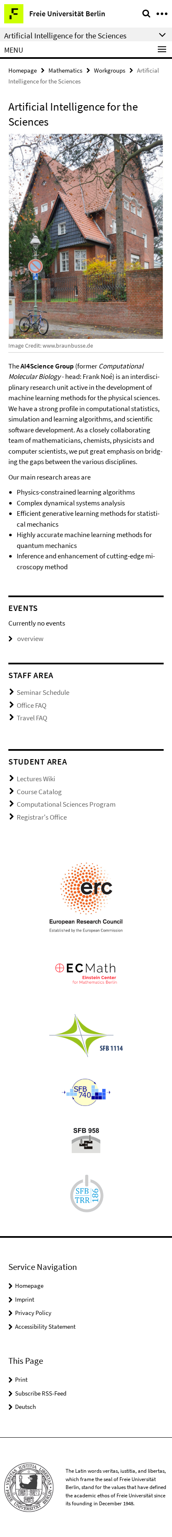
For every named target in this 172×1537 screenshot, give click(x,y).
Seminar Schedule (43, 692)
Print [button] (21, 1379)
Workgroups (109, 70)
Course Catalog (39, 791)
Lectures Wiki (36, 778)
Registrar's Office (42, 817)
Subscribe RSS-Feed (40, 1393)
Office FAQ (31, 705)
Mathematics (65, 70)
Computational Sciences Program (66, 804)
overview (30, 638)
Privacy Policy (33, 1313)
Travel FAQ (32, 717)
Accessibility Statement (45, 1326)
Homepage (22, 70)
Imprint (24, 1299)
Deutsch (25, 1407)
